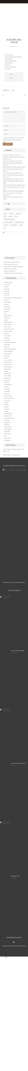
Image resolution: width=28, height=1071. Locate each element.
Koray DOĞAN (7, 344)
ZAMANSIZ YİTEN (15, 876)
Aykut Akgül (6, 291)
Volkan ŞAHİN (7, 431)
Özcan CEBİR (7, 391)
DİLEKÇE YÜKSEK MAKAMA (17, 650)
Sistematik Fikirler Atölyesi (16, 957)
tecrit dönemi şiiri (19, 222)
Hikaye (10, 216)
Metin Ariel (6, 358)
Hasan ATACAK (7, 326)
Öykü (21, 225)
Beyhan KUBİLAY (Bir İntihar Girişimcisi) (12, 298)
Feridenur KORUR (8, 315)
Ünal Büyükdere (7, 427)
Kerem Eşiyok (7, 340)
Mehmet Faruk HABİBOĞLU (10, 349)
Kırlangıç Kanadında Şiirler (10, 342)
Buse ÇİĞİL (6, 304)
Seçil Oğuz (6, 402)
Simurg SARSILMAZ (8, 413)
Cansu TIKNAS (7, 306)
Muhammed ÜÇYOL (8, 360)
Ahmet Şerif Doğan (8, 282)
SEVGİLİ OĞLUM (7, 264)
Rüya (16, 216)
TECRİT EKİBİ (7, 420)
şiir (12, 90)
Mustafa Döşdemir (8, 367)
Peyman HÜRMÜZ (8, 395)
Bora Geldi (6, 300)
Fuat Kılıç (12, 46)
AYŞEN (5, 271)
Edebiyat (18, 213)
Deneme (11, 213)
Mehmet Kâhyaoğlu (8, 351)
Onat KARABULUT (8, 384)
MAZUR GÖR (7, 262)
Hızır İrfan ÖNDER (8, 331)
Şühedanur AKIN (7, 415)
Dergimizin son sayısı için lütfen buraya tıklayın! (14, 582)
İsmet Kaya (6, 338)
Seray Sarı (6, 411)
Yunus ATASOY (7, 438)
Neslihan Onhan (7, 373)
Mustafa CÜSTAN (8, 364)
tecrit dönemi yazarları (9, 219)
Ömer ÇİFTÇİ (6, 382)
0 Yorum (10, 74)
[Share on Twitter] (9, 79)
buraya (14, 455)
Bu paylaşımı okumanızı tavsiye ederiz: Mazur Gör (14, 946)
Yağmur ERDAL (7, 433)
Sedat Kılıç (6, 404)
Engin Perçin (6, 309)
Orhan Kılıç (6, 387)
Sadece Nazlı (7, 400)
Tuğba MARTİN (7, 422)
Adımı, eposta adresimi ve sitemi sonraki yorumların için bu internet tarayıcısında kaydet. (13, 139)
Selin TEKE (6, 407)
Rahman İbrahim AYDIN (9, 398)
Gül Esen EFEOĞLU (8, 322)
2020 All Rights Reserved (15, 1069)
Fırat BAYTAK (7, 318)
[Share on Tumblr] (13, 79)
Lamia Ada (6, 347)
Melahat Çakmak (8, 353)
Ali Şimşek (6, 286)
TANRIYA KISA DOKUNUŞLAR (18, 763)
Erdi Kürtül (6, 311)
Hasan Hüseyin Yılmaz (9, 329)
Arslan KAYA (6, 289)
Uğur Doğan (6, 424)
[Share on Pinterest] (15, 79)
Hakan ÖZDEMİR (7, 324)
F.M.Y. (5, 313)
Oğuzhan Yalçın (7, 378)
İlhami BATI (6, 333)
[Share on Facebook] (7, 79)
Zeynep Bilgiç (7, 440)
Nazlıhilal (6, 371)
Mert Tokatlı (6, 355)
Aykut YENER (7, 293)
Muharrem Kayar (8, 362)
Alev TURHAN (7, 284)
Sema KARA (6, 409)
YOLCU (5, 436)
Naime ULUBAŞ (7, 369)
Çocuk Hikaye (14, 225)
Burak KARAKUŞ (7, 302)
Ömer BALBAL (7, 380)
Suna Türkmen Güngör (9, 418)
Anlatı (5, 213)
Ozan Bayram (7, 389)
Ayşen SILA (6, 295)
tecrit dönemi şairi (8, 222)
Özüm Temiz (7, 393)
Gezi (5, 216)
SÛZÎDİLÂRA (6, 273)
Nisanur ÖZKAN (7, 375)
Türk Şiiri (6, 225)
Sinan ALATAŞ (13, 268)
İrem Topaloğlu (7, 335)
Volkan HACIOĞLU (8, 429)
